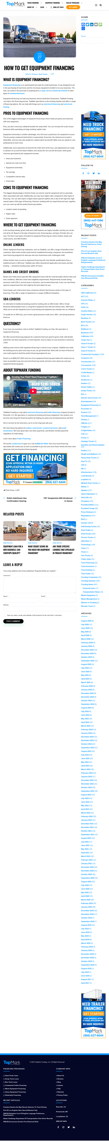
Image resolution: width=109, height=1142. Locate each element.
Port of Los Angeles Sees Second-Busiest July (91, 252)
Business (85, 333)
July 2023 (85, 755)
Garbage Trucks (87, 441)
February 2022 (87, 816)
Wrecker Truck (87, 606)
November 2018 (87, 958)
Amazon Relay (87, 300)
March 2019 (85, 943)
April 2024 (85, 722)
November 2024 (87, 697)
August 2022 (86, 795)
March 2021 (85, 856)
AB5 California (87, 293)
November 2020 (87, 871)
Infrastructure (86, 472)
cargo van (45, 91)
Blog (42, 7)
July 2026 (85, 624)
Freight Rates (86, 430)
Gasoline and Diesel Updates (92, 445)
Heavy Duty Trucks (88, 458)
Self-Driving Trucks (89, 526)
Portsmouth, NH (62, 1111)
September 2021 (87, 834)
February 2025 (87, 686)
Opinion (84, 490)
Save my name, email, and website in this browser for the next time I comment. (34, 615)
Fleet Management (88, 416)
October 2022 (86, 787)
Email (43, 596)
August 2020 (86, 882)
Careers (60, 1085)
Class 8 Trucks (87, 351)
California (85, 336)
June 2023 (85, 758)
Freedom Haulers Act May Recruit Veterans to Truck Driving (91, 244)
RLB (83, 519)
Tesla (83, 548)
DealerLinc (85, 380)
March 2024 (85, 726)
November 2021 (87, 827)
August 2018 (86, 968)
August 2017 (86, 979)
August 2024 (86, 708)
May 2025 (85, 675)
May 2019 (85, 936)
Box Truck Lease (11, 1082)
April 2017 (85, 983)
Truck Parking (86, 570)
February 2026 (87, 643)
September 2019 (87, 921)
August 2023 (86, 751)
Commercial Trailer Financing (15, 1085)
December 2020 (87, 867)
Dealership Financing (13, 1095)
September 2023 (87, 748)
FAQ (58, 1088)
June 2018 (85, 976)
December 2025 (87, 650)
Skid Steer (85, 541)
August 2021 (86, 838)
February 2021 (87, 860)
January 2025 (86, 690)
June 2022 (85, 802)
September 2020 (87, 878)
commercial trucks (17, 93)
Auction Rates (87, 311)
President (85, 501)
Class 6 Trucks (87, 343)
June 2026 (85, 628)
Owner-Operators (88, 494)
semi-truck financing (52, 104)
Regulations (86, 516)
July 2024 (85, 711)
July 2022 (85, 798)
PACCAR (85, 497)
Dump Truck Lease (12, 1079)
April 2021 (85, 853)
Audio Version (87, 314)
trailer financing (53, 412)
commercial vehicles (59, 91)
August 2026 (86, 621)
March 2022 (85, 813)
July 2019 (85, 929)
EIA (82, 394)
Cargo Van (85, 340)
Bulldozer (85, 329)
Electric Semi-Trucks (89, 398)
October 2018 (86, 961)
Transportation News (91, 592)
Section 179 (86, 523)
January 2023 (86, 777)
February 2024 (87, 729)
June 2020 (85, 889)
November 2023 (87, 740)
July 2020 (85, 885)
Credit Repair (86, 372)
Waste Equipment (88, 595)
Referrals (60, 1092)
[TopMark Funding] (15, 5)
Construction (86, 362)
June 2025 (85, 672)
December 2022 (87, 780)
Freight (84, 427)
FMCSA (84, 423)
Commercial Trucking (89, 354)
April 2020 (85, 896)
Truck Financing (33, 3)
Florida (84, 420)
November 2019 (87, 914)
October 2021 (86, 831)
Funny (83, 438)
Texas (83, 552)
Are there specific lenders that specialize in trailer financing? (63, 550)
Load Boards (86, 476)
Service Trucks (87, 537)
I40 (82, 468)
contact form (17, 444)
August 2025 (86, 664)
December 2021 (87, 824)
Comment (7, 575)
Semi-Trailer (86, 530)
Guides (84, 450)
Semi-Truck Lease (11, 1075)
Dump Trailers (86, 387)
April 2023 (85, 766)
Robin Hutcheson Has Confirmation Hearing (17, 499)
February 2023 (87, 773)
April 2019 (85, 939)
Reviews (60, 1079)
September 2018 (87, 965)
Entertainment (87, 401)
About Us (30, 7)
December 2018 (87, 954)
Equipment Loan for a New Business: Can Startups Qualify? (13, 550)
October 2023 (86, 744)
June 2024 (85, 715)
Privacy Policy (62, 1095)
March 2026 (85, 639)
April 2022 (85, 809)
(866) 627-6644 (58, 7)
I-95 (82, 465)
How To (28, 74)
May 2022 (85, 805)
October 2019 (86, 918)
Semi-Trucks (43, 74)
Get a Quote (73, 7)
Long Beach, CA (62, 1116)
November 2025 (87, 653)
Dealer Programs (72, 3)
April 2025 (85, 679)
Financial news (89, 588)
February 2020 (87, 903)
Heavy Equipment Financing (15, 1092)
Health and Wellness (89, 454)
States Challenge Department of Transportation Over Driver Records (93, 269)
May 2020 (85, 892)
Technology (86, 545)
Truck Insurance (87, 566)
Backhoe (84, 318)
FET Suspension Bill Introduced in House (58, 499)
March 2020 (85, 900)
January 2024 (86, 733)
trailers (29, 428)
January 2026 (86, 646)
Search (83, 36)
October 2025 (86, 657)
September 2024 (87, 704)
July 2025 (85, 668)
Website (6, 605)
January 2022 (86, 820)
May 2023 (85, 762)
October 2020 (86, 874)
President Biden (87, 505)
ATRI (83, 307)
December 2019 (87, 911)
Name (5, 596)
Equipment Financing (52, 3)
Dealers (84, 383)
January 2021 (86, 863)
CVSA (83, 376)
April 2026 (85, 635)
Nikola (83, 487)
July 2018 (85, 972)
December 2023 (87, 737)
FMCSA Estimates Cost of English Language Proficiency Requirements (93, 260)
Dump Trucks (86, 391)
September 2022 (87, 791)
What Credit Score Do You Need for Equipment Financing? (39, 550)
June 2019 (85, 932)
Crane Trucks (86, 369)
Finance (35, 74)
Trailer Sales (86, 559)
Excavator (85, 409)
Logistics (85, 479)
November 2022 (87, 784)
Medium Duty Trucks (89, 483)
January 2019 (86, 950)
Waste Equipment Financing (15, 1088)
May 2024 (85, 719)
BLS (83, 325)
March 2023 (85, 769)
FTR (83, 434)
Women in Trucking (89, 602)
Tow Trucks (85, 555)
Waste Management (89, 599)
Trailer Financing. (24, 439)
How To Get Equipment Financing (39, 68)
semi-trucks (37, 428)
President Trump (88, 508)
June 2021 (85, 845)
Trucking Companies (89, 577)
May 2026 (85, 632)
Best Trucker (86, 322)
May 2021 (85, 849)
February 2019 (87, 947)
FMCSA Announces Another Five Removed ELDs (92, 277)
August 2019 (86, 925)
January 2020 (86, 907)
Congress (85, 358)
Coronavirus (86, 365)
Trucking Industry (88, 581)
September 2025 (87, 661)
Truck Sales (86, 574)
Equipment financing (11, 85)
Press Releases (87, 512)
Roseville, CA (61, 1107)
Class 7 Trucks (87, 347)
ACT (83, 296)
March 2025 (85, 682)
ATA (83, 304)
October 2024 (86, 700)
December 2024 (87, 693)
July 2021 (85, 842)
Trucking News (87, 584)
